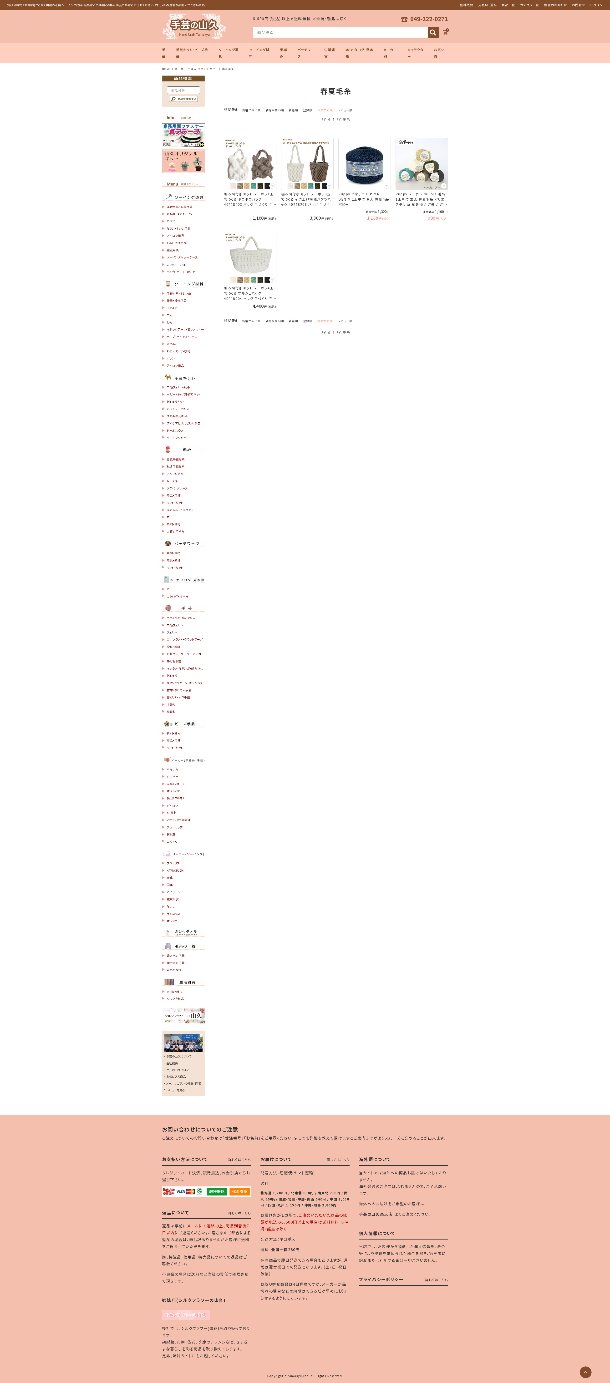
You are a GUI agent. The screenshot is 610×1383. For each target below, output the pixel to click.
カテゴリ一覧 (529, 5)
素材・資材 (173, 524)
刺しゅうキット (176, 402)
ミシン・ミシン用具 (178, 228)
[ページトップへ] (586, 1372)
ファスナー (173, 308)
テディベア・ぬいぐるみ (181, 618)
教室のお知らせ (555, 5)
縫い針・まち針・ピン (180, 214)
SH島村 (172, 812)
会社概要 (466, 5)
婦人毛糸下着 (176, 955)
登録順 (308, 110)
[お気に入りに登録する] (272, 186)
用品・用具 (173, 495)
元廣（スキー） (175, 784)
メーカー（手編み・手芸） (190, 69)
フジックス (173, 863)
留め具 (171, 344)
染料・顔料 (173, 647)
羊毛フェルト (175, 625)
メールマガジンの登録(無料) (183, 1083)
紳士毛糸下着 (176, 963)
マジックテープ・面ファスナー (185, 329)
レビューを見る (175, 1090)
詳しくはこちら (239, 1159)
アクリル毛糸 (175, 474)
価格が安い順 (251, 110)
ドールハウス (175, 430)
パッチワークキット (178, 409)
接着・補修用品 (176, 300)
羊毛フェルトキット (178, 387)
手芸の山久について (178, 1056)
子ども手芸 (174, 661)
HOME (166, 69)
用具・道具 (173, 560)
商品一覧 (508, 5)
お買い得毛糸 (176, 531)
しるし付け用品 (177, 243)
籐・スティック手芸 (178, 697)
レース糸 (172, 481)
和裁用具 (173, 250)
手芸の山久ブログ (177, 1070)
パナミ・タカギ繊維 (178, 820)
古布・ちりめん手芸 (179, 690)
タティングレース (177, 488)
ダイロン (172, 805)
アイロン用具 (175, 235)
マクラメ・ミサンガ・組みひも (185, 668)
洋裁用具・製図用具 (179, 207)
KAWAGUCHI (175, 870)
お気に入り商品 (176, 1076)
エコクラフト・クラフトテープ (185, 639)
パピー (214, 69)
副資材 (171, 712)
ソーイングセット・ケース (182, 257)
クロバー (172, 776)
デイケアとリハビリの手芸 (183, 423)
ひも (169, 322)
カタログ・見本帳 (177, 596)
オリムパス (173, 791)
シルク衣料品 (175, 999)
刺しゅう (172, 675)
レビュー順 (345, 110)
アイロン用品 (175, 365)
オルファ (172, 921)
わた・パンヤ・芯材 (178, 351)
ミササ (171, 906)
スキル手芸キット (177, 416)
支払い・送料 (487, 5)
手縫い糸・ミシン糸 (179, 293)
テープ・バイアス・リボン (182, 337)
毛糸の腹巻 (174, 970)
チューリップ (175, 827)
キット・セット (175, 502)
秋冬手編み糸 (176, 466)
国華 (170, 885)
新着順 (293, 110)
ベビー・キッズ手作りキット (184, 394)
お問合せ (578, 5)
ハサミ (171, 221)
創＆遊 (171, 834)
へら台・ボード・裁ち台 (181, 272)
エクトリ (172, 842)
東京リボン (174, 899)
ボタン (171, 358)
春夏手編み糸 (176, 459)
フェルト (172, 632)
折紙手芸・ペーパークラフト (184, 654)
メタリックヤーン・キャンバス (185, 683)
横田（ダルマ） (175, 798)
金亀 (170, 877)
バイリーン (173, 892)
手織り (171, 704)
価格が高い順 (274, 110)
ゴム (169, 315)
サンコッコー (175, 914)
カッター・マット (176, 264)
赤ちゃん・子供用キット (181, 510)
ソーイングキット (177, 438)
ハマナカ (172, 769)
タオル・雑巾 (175, 991)
